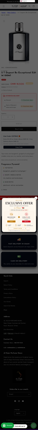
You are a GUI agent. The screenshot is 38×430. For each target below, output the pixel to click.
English (24, 1)
